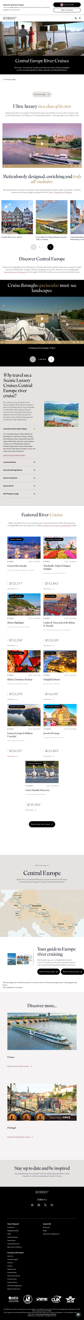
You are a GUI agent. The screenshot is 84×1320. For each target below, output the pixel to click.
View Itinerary (11, 589)
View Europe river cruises (40, 824)
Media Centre (11, 1269)
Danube (58, 192)
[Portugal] (42, 1102)
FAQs (9, 1234)
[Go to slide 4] (43, 359)
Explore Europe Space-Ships (14, 455)
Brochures (46, 1227)
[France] (42, 1031)
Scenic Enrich (8, 486)
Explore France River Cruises (18, 1066)
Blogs (45, 1231)
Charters (10, 1263)
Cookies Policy (12, 1282)
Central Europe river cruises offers (56, 525)
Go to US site (69, 5)
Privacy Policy (11, 1279)
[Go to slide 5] (45, 359)
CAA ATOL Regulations (14, 1286)
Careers (9, 1266)
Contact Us (10, 1227)
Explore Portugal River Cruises (18, 1137)
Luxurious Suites (9, 462)
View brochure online (47, 972)
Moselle (68, 192)
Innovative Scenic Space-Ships (15, 429)
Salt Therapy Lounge (11, 494)
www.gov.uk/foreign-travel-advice (46, 1314)
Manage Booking (12, 1231)
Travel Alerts (11, 1240)
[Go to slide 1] (38, 359)
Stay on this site (67, 10)
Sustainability (11, 1272)
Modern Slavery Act (13, 1289)
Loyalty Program (12, 1259)
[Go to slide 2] (40, 359)
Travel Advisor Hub (13, 1244)
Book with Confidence (14, 1247)
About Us (10, 1256)
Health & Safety (12, 1237)
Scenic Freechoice (10, 478)
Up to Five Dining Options (12, 470)
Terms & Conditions (13, 1276)
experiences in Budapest (14, 272)
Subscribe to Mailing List (51, 1234)
